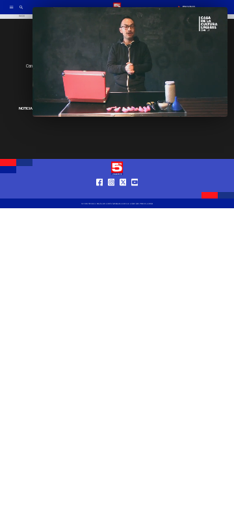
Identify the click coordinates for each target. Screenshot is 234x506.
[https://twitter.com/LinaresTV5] (123, 193)
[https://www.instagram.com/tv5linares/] (111, 193)
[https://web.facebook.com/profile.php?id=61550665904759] (99, 193)
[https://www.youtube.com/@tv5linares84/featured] (134, 193)
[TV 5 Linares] (21, 11)
